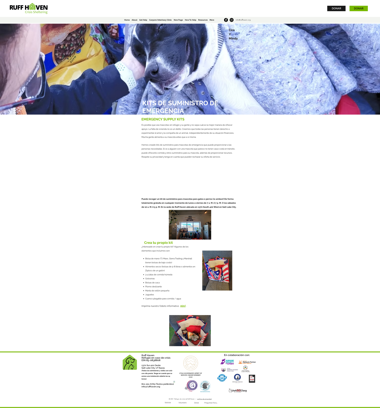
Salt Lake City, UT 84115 (153, 368)
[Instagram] (232, 20)
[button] (134, 20)
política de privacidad (204, 399)
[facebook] (226, 20)
